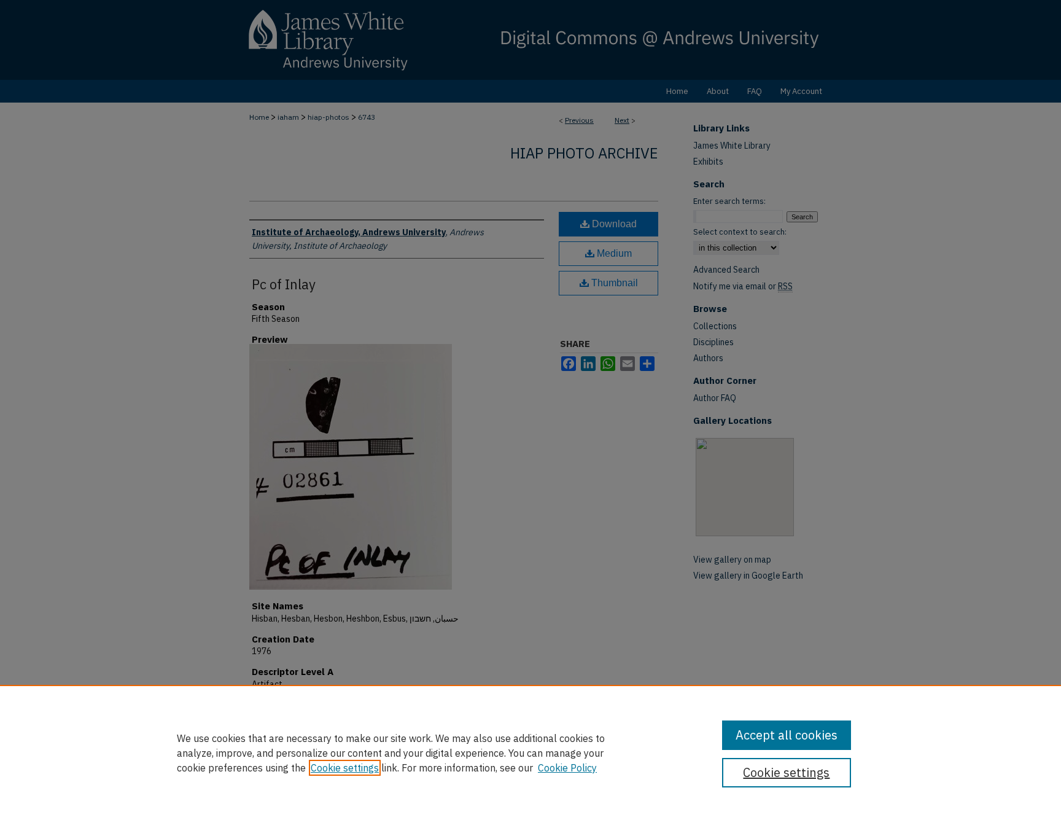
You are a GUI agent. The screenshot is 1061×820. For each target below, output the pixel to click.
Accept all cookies (787, 735)
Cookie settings (345, 768)
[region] (530, 752)
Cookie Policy (567, 768)
